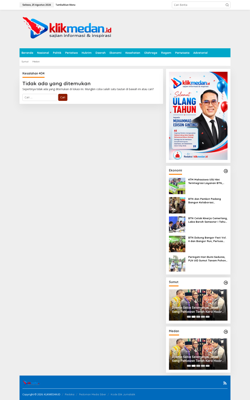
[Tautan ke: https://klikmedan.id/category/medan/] (225, 331)
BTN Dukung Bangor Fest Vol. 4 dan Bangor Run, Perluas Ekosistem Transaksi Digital (207, 239)
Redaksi (69, 394)
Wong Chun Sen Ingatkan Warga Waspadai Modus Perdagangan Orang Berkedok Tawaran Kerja (196, 310)
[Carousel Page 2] (194, 317)
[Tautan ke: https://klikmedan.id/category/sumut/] (225, 282)
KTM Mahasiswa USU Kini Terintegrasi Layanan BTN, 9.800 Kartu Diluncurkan (205, 181)
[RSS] (225, 383)
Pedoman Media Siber (92, 394)
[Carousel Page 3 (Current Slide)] (198, 317)
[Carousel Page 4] (203, 317)
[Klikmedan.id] (69, 28)
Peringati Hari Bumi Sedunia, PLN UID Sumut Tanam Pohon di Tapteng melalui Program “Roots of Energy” (207, 258)
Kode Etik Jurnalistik (123, 394)
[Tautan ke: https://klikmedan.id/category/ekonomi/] (225, 171)
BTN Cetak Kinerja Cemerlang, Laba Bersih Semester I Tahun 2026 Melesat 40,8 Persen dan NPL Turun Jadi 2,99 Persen (208, 220)
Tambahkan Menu (65, 4)
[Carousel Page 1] (189, 317)
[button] (227, 5)
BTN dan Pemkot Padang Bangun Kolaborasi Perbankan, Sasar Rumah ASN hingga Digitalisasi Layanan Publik (207, 200)
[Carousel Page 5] (208, 317)
